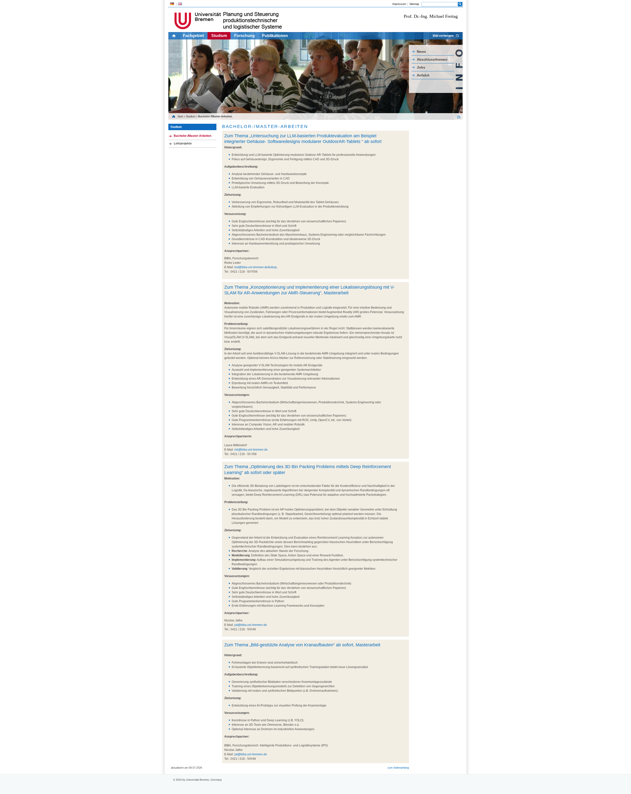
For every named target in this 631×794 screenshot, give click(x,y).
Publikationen (275, 36)
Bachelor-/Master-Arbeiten (192, 135)
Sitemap (414, 3)
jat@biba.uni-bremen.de (250, 625)
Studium (219, 36)
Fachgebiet (193, 36)
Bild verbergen (443, 35)
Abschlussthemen (432, 59)
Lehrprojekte (183, 143)
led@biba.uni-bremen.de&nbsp (255, 267)
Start (180, 116)
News (421, 51)
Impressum (399, 3)
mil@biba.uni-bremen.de (251, 449)
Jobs (421, 67)
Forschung (244, 36)
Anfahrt (423, 75)
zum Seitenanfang (398, 767)
